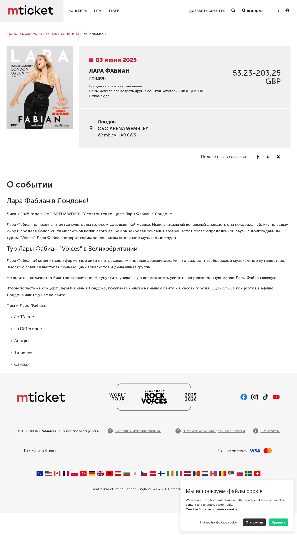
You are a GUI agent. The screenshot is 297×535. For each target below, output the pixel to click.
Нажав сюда (99, 96)
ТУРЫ (97, 11)
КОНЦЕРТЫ (78, 11)
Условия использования (138, 431)
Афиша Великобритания (24, 34)
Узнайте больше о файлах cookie (211, 509)
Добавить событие (207, 11)
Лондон (51, 34)
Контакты (270, 431)
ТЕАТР (113, 11)
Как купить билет (40, 450)
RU (276, 11)
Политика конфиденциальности (214, 431)
